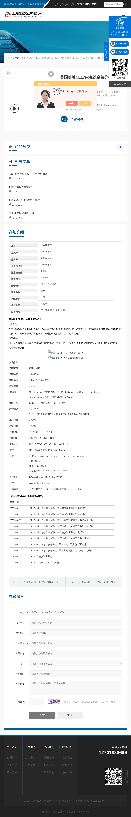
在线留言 (67, 757)
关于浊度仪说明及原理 (21, 213)
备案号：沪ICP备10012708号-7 (91, 801)
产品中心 (33, 58)
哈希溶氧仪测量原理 (20, 186)
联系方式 (67, 765)
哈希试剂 (49, 772)
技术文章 (30, 765)
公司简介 (12, 757)
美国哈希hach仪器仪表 (52, 58)
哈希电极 (49, 765)
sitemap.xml (83, 811)
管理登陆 (70, 811)
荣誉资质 (12, 772)
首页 (23, 58)
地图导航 (67, 772)
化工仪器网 (58, 811)
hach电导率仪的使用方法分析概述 (28, 173)
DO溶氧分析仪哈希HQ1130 (42, 582)
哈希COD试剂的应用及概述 (24, 200)
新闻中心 (30, 757)
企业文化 (12, 765)
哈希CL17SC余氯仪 (77, 58)
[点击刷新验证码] (54, 701)
